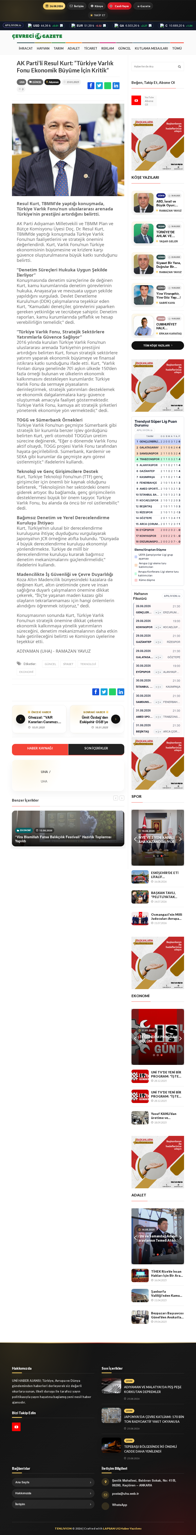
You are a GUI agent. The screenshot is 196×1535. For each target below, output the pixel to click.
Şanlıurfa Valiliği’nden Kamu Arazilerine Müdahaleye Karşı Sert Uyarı (165, 1293)
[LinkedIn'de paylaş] (116, 85)
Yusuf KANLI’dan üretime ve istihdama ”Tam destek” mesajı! (163, 1116)
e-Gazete (143, 6)
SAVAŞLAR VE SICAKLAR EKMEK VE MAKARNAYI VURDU (155, 1039)
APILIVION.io (13, 25)
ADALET (74, 48)
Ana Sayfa (22, 1482)
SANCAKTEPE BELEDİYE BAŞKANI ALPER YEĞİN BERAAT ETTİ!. (155, 1238)
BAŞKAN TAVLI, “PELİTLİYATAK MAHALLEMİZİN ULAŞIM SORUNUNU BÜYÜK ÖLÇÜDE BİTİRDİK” (167, 895)
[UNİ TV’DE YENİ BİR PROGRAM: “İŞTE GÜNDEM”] (140, 1076)
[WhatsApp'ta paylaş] (107, 85)
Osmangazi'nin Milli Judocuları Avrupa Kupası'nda (166, 916)
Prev (135, 838)
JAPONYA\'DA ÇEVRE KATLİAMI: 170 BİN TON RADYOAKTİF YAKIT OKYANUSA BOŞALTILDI (154, 1421)
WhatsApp (119, 1504)
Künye (99, 6)
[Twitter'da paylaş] (99, 85)
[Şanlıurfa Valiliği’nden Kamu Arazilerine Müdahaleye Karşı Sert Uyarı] (140, 1295)
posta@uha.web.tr (125, 1493)
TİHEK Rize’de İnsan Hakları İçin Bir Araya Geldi (167, 1273)
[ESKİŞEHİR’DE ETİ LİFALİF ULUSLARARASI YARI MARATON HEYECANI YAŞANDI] (140, 877)
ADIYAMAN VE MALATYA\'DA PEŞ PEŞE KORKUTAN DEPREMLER (152, 1389)
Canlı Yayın (122, 6)
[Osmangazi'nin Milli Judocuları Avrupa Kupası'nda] (140, 918)
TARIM (59, 48)
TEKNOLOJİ (88, 664)
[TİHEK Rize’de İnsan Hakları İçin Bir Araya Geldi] (140, 1275)
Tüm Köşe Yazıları (156, 345)
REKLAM (107, 48)
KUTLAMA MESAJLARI (151, 48)
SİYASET (68, 664)
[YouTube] (136, 100)
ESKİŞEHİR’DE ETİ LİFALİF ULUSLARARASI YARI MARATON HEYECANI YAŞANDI (167, 875)
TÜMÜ (177, 48)
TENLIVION (63, 1528)
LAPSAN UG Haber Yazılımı (122, 1528)
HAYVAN (43, 48)
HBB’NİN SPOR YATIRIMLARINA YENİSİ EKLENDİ (154, 839)
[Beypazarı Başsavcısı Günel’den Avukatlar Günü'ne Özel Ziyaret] (140, 1317)
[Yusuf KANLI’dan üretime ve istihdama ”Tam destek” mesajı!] (140, 1117)
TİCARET (90, 48)
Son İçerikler (96, 748)
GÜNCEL (124, 48)
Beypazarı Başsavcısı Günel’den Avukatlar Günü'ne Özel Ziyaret (167, 1315)
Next (180, 838)
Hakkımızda (23, 1493)
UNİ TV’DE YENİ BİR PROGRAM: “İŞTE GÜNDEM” (166, 1074)
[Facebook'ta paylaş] (90, 85)
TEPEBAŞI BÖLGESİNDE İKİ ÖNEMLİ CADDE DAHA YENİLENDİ (150, 1449)
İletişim (79, 6)
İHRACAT (26, 48)
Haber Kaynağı (40, 748)
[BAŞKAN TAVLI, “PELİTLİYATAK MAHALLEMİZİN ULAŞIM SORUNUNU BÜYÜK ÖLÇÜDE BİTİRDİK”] (140, 897)
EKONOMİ (26, 672)
